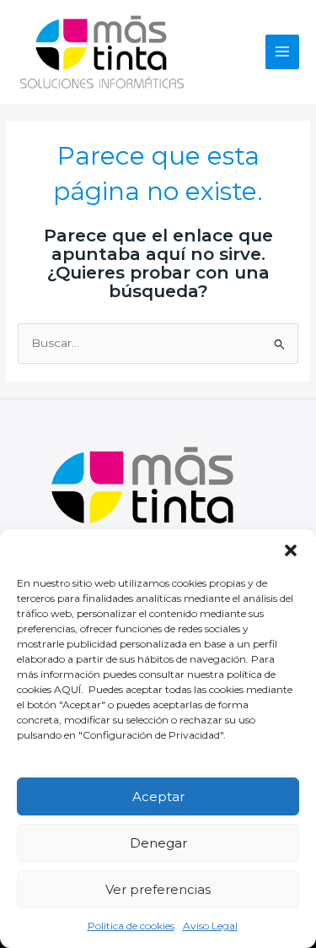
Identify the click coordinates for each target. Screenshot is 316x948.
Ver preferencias (158, 889)
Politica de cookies (131, 925)
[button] (290, 550)
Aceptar (158, 796)
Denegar (158, 843)
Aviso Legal (210, 925)
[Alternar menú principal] (282, 52)
